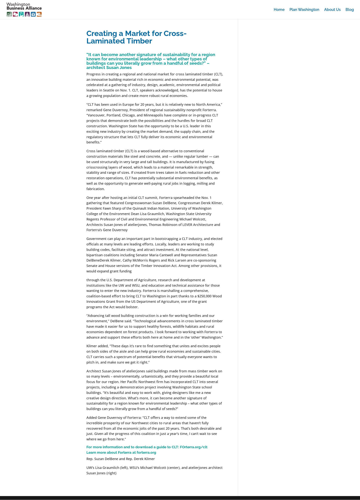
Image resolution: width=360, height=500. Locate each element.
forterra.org (146, 452)
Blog (350, 10)
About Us (332, 10)
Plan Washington (304, 10)
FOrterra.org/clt (193, 447)
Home (279, 10)
